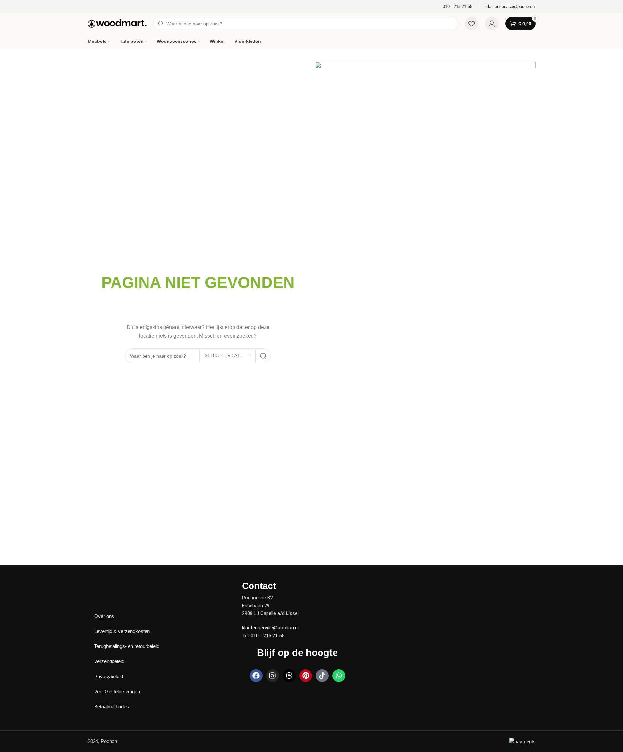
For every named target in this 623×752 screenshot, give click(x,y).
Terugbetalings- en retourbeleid (126, 646)
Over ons (104, 616)
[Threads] (289, 675)
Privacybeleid (108, 676)
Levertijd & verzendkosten (122, 631)
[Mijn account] (492, 23)
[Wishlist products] (471, 23)
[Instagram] (272, 675)
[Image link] (110, 585)
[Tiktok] (322, 675)
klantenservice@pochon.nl (270, 628)
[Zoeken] (263, 355)
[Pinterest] (305, 675)
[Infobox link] (457, 6)
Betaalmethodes (111, 706)
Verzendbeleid (109, 661)
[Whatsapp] (338, 675)
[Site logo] (117, 23)
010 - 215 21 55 (267, 636)
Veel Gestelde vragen (117, 691)
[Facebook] (256, 675)
